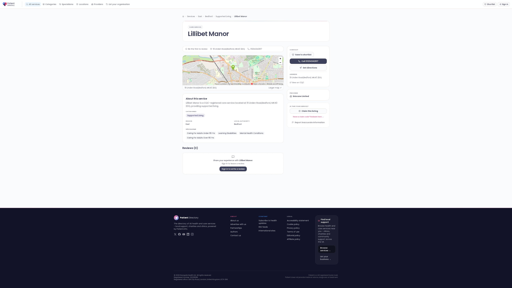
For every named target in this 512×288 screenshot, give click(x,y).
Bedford (209, 16)
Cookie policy (293, 224)
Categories (50, 4)
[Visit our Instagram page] (192, 234)
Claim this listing (310, 111)
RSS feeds (263, 227)
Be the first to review (197, 49)
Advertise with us (238, 224)
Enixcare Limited (301, 96)
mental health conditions (251, 133)
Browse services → (325, 249)
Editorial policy (293, 235)
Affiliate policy (293, 239)
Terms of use (293, 231)
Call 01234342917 (309, 61)
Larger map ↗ (275, 87)
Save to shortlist (303, 54)
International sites (267, 230)
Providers (98, 4)
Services (191, 16)
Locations (83, 4)
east (188, 124)
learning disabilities (227, 133)
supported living (195, 115)
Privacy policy (293, 228)
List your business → (325, 258)
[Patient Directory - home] (12, 4)
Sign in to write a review (233, 169)
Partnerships (236, 228)
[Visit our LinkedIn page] (188, 234)
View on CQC (298, 82)
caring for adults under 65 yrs (201, 133)
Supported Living (223, 16)
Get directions (310, 67)
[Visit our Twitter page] (175, 234)
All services (34, 4)
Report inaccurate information (310, 122)
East (200, 16)
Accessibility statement (298, 220)
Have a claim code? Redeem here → (308, 117)
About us (234, 220)
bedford (237, 124)
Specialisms (67, 4)
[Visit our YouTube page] (183, 234)
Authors (234, 231)
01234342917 (256, 49)
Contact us (235, 235)
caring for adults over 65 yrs (200, 137)
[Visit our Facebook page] (179, 234)
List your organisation (119, 4)
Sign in (505, 4)
